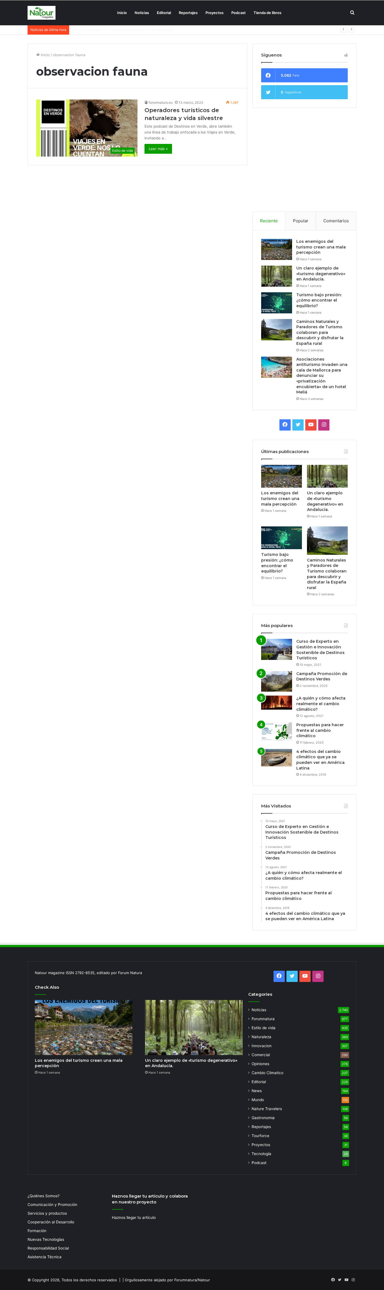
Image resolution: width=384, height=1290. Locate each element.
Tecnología (261, 1153)
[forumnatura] (42, 13)
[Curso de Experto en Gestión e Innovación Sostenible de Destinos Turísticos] (276, 649)
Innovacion (262, 1046)
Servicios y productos (47, 1213)
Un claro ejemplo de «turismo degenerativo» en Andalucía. (320, 274)
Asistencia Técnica (45, 1257)
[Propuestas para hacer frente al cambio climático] (276, 731)
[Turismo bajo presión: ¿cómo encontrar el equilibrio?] (276, 302)
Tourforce (260, 1135)
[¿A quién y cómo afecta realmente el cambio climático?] (276, 703)
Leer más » (158, 148)
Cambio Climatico (267, 1073)
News (257, 1090)
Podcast (238, 12)
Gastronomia (263, 1117)
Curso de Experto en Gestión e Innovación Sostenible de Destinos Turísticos (320, 649)
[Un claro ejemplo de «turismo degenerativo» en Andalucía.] (276, 276)
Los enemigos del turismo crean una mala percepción (321, 247)
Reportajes (188, 12)
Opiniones (260, 1064)
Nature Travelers (267, 1108)
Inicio (122, 12)
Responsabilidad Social (48, 1248)
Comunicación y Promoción (52, 1204)
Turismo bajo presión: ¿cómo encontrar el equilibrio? (118, 29)
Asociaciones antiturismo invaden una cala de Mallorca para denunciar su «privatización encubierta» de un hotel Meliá (321, 376)
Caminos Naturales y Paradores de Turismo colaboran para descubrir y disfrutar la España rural (320, 332)
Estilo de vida (263, 1028)
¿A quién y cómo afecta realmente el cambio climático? (320, 704)
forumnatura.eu (161, 102)
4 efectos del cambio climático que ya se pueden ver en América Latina (320, 760)
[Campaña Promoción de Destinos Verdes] (276, 681)
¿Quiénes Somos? (44, 1196)
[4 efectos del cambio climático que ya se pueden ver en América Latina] (276, 757)
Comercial (261, 1055)
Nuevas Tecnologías (46, 1239)
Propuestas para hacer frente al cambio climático (320, 730)
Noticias (142, 12)
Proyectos (214, 12)
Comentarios (336, 220)
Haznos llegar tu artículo (134, 1217)
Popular (300, 220)
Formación (37, 1230)
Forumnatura (263, 1019)
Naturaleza (261, 1037)
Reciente (269, 220)
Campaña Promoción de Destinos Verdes (321, 676)
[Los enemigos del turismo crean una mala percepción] (276, 249)
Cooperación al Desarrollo (51, 1222)
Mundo (258, 1099)
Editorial (164, 12)
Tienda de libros (267, 12)
